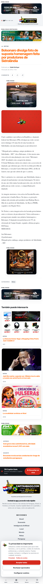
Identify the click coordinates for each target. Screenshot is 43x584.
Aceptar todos (21, 563)
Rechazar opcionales (21, 568)
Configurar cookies (21, 573)
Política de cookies (21, 558)
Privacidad (11, 558)
